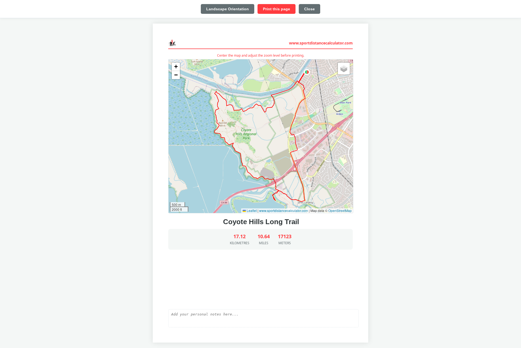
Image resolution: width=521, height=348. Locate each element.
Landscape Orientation (227, 9)
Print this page (276, 9)
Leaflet (251, 210)
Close (309, 9)
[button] (307, 72)
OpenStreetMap (340, 210)
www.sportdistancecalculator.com (321, 43)
